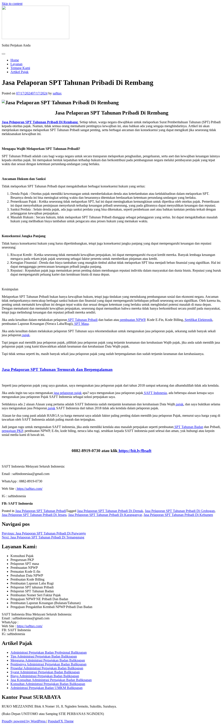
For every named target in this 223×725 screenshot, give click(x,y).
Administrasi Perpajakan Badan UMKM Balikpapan (46, 688)
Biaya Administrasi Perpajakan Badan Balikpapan (44, 676)
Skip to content (12, 3)
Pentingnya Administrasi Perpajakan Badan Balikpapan (48, 664)
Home (14, 60)
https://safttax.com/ (29, 626)
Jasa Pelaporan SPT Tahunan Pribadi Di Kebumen (178, 515)
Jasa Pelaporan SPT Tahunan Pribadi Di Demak (110, 511)
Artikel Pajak (19, 72)
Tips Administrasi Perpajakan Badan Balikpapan (43, 656)
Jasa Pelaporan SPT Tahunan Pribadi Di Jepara (34, 515)
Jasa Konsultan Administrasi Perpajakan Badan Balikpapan (51, 680)
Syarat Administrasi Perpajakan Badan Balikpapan (45, 672)
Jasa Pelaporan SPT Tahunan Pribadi (40, 511)
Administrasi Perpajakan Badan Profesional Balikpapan (48, 652)
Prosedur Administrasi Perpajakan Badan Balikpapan (46, 668)
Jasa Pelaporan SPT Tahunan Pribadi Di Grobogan (180, 511)
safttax (57, 93)
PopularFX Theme (61, 721)
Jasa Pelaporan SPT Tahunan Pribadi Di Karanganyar (105, 515)
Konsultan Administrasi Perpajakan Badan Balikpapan (47, 684)
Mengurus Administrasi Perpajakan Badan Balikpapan (47, 660)
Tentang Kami (20, 68)
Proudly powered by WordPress (24, 721)
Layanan (16, 64)
